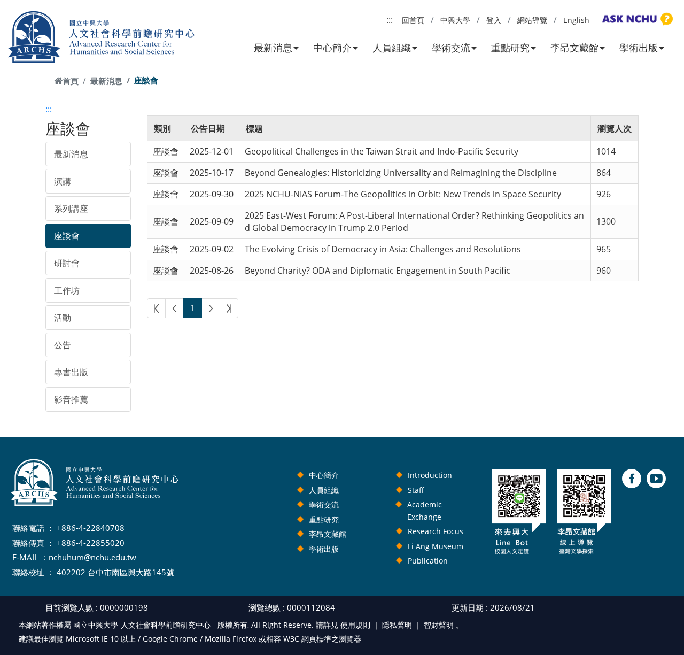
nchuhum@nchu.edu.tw (92, 557)
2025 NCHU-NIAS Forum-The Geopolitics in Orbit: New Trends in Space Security (403, 194)
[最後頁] (229, 308)
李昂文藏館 (574, 47)
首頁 (71, 80)
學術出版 (638, 47)
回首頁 (413, 20)
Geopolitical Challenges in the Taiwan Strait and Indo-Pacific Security (381, 151)
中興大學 (455, 20)
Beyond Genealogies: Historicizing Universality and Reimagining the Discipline (401, 173)
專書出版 (71, 372)
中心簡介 (332, 47)
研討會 (67, 263)
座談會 (67, 236)
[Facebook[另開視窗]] (631, 478)
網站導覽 (532, 20)
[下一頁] (210, 308)
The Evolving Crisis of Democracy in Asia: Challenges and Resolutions (383, 249)
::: (389, 20)
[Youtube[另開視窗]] (656, 478)
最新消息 (273, 47)
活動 (62, 317)
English (576, 20)
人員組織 (391, 47)
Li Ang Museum (435, 546)
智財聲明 (439, 625)
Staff (416, 490)
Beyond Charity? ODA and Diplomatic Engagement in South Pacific (377, 270)
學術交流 (451, 47)
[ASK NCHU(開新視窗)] (636, 19)
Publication (428, 561)
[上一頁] (174, 308)
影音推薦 (71, 399)
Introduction (430, 475)
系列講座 (71, 208)
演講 (62, 181)
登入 (493, 20)
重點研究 (510, 47)
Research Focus (435, 531)
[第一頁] (156, 308)
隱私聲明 (397, 625)
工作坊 (67, 290)
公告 (62, 345)
